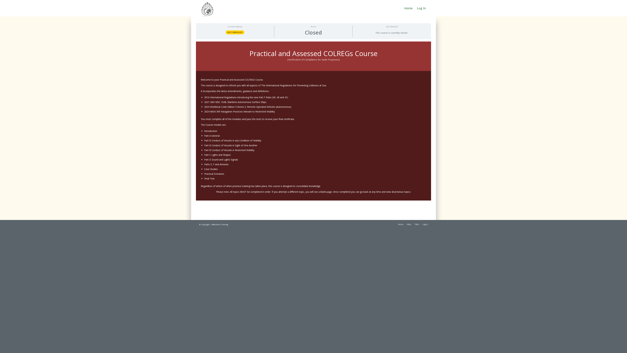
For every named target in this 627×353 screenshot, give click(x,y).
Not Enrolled (235, 32)
